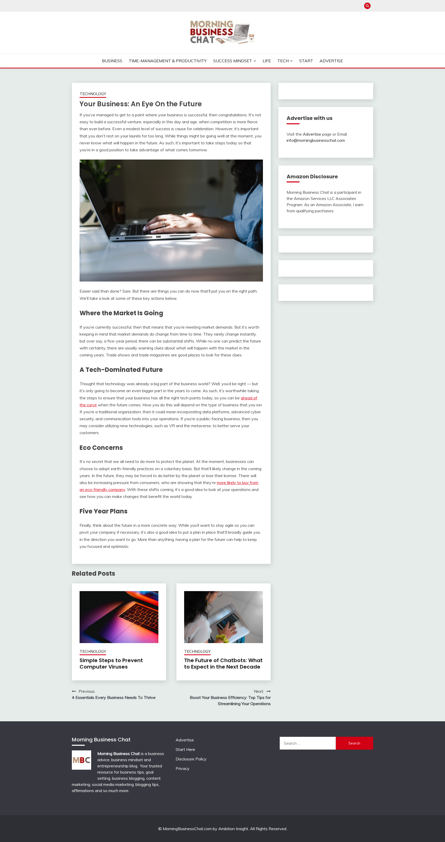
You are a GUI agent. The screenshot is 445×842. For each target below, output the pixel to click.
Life (267, 60)
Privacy (183, 768)
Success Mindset (232, 60)
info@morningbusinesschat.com (316, 140)
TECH (283, 60)
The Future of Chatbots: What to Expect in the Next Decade (223, 663)
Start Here (185, 749)
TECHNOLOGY (93, 93)
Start (306, 60)
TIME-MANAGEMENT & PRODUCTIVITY (168, 60)
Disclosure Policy (191, 758)
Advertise (331, 60)
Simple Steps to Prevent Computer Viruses (111, 663)
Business (112, 60)
